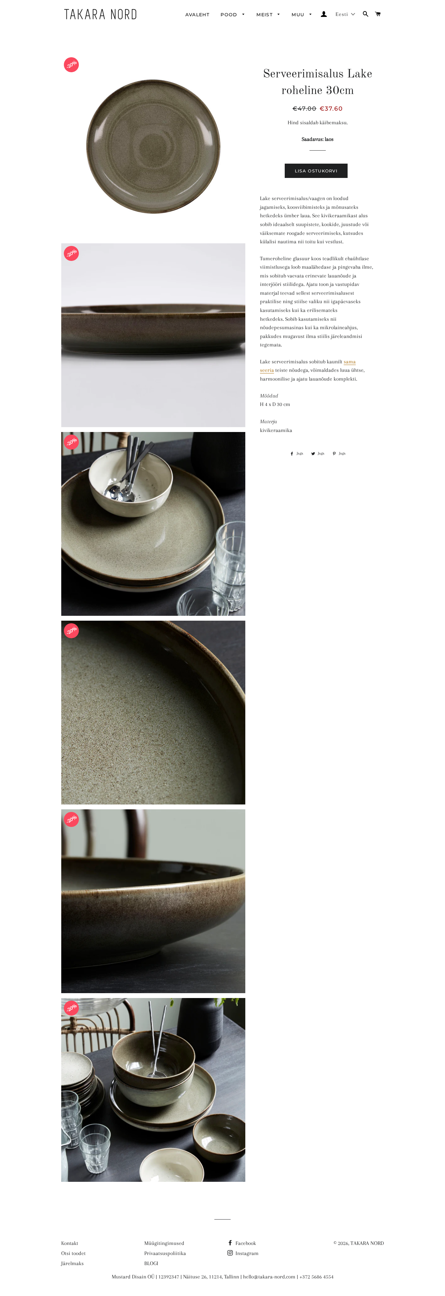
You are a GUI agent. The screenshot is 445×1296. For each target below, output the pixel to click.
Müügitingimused (164, 1243)
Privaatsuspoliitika (165, 1253)
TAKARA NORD (367, 1243)
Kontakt (69, 1243)
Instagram (246, 1253)
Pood (230, 15)
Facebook (245, 1243)
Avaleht (197, 15)
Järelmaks (72, 1263)
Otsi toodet (73, 1253)
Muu (299, 15)
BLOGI (151, 1263)
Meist (265, 15)
